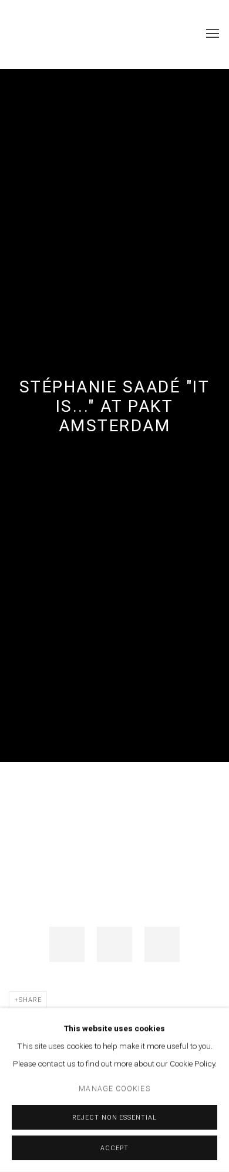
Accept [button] (114, 1148)
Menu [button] (211, 34)
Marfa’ (44, 34)
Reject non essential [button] (114, 1117)
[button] (67, 944)
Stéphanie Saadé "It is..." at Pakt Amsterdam (114, 406)
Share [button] (30, 1000)
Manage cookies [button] (114, 1089)
